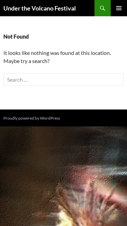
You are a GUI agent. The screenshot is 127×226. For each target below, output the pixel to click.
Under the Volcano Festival (39, 8)
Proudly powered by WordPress (31, 118)
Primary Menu (119, 8)
